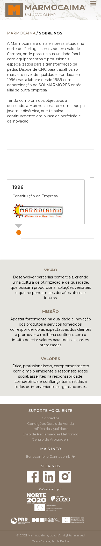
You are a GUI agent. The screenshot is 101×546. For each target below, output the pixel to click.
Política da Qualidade (50, 429)
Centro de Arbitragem (50, 439)
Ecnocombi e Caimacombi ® (50, 456)
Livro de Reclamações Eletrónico (50, 434)
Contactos (50, 418)
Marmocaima (21, 33)
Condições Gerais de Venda (50, 423)
